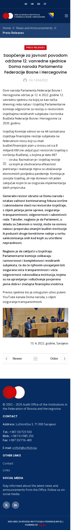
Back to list (35, 358)
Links (6, 470)
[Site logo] (28, 15)
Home (7, 28)
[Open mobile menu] (66, 15)
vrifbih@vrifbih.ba (24, 448)
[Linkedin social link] (15, 505)
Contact (8, 463)
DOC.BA (42, 524)
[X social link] (6, 505)
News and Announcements (34, 28)
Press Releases (13, 33)
